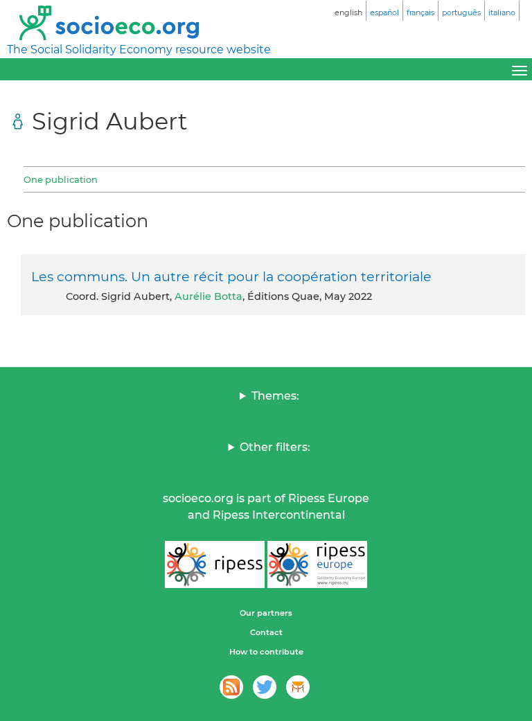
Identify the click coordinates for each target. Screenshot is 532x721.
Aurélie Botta (208, 296)
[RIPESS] (215, 564)
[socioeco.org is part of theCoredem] (298, 687)
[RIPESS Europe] (317, 564)
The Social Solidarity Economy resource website (139, 49)
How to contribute (266, 652)
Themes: (275, 395)
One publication (61, 179)
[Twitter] (264, 687)
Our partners (266, 613)
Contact (266, 632)
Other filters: (275, 447)
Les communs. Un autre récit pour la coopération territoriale (231, 276)
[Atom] (231, 687)
